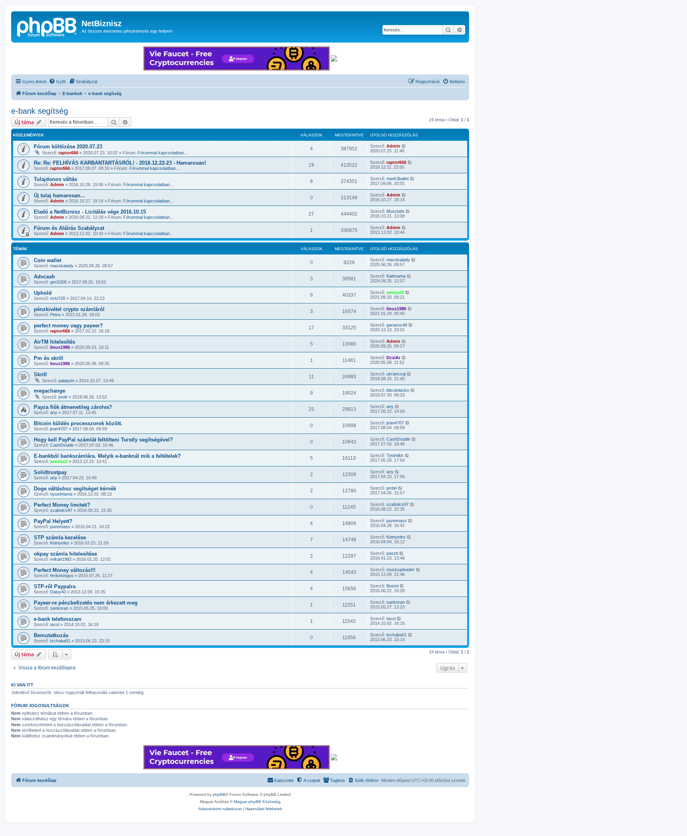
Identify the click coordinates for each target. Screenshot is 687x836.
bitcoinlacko (397, 390)
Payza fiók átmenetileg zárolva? (73, 407)
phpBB (219, 794)
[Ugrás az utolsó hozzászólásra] (404, 146)
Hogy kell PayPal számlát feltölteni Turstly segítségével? (103, 440)
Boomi (392, 585)
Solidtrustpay (50, 472)
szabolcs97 (61, 510)
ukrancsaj (396, 373)
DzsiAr (393, 357)
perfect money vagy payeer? (68, 326)
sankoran (59, 608)
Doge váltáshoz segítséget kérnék (75, 489)
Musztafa (395, 211)
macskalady (62, 265)
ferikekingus (62, 575)
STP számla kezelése (60, 537)
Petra (55, 314)
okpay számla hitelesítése (65, 554)
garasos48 (396, 325)
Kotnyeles (59, 542)
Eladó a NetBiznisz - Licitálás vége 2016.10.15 (90, 212)
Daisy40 (58, 591)
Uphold (43, 293)
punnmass (60, 526)
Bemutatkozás (51, 635)
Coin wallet (47, 260)
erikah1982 (61, 559)
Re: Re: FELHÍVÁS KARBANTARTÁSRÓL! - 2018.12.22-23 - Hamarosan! (120, 163)
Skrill (40, 374)
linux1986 (396, 308)
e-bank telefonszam (58, 619)
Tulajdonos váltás (55, 179)
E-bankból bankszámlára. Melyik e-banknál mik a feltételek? (107, 456)
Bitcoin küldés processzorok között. (78, 423)
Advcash (44, 277)
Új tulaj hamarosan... (59, 195)
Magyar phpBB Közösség (257, 801)
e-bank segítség (39, 111)
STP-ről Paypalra (55, 586)
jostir (63, 397)
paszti (392, 553)
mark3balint (397, 178)
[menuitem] (57, 81)
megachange (49, 391)
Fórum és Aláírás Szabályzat (69, 228)
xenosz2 (395, 292)
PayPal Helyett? (53, 521)
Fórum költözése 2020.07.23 (68, 147)
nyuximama (61, 494)
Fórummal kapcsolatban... (163, 152)
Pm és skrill (48, 358)
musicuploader (400, 569)
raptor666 (68, 152)
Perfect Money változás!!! (64, 570)
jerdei (391, 488)
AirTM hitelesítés (54, 342)
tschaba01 (60, 640)
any (53, 412)
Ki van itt (22, 684)
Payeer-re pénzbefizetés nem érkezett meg (86, 603)
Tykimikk (395, 455)
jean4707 (59, 428)
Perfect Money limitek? (62, 505)
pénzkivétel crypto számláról (69, 309)
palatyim (66, 380)
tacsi (54, 624)
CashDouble (62, 445)
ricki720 (57, 298)
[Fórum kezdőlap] (47, 26)
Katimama (396, 276)
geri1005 (58, 282)
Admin (393, 146)
